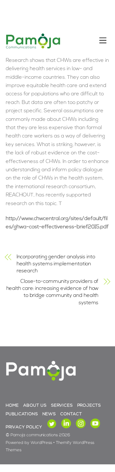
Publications (22, 414)
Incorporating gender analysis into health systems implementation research (56, 264)
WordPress (41, 443)
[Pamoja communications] (33, 47)
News (49, 414)
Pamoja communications (34, 435)
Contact (71, 414)
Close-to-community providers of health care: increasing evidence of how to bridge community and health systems (52, 292)
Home (12, 405)
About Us (34, 405)
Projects (89, 405)
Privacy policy (24, 427)
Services (62, 405)
